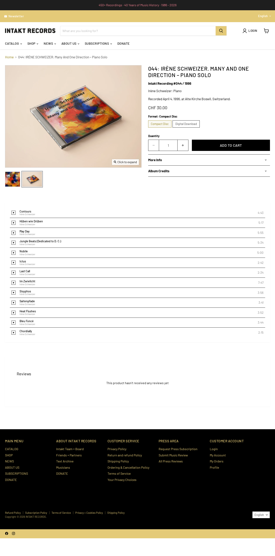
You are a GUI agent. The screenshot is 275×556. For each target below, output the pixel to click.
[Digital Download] (187, 128)
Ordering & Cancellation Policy (128, 467)
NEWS (49, 43)
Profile (214, 467)
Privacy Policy (117, 449)
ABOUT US (69, 43)
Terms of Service (119, 473)
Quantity (153, 136)
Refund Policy (13, 512)
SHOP (31, 43)
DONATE (123, 43)
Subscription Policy (36, 512)
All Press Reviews (171, 461)
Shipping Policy (118, 461)
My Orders (216, 461)
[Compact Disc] (160, 128)
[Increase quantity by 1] (183, 145)
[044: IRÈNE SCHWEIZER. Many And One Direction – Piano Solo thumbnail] (13, 179)
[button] (137, 213)
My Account (218, 455)
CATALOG (12, 43)
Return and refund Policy (125, 455)
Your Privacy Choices (122, 480)
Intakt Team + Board (70, 449)
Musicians (63, 467)
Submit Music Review (173, 455)
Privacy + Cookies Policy (89, 512)
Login (214, 449)
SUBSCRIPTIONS (97, 43)
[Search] (221, 30)
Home (9, 57)
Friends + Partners (69, 455)
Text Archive (64, 461)
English (263, 16)
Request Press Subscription (178, 449)
